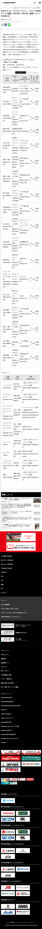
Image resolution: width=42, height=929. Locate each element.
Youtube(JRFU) (5, 722)
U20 (2, 580)
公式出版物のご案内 (6, 675)
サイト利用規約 (11, 922)
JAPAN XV (4, 572)
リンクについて (19, 922)
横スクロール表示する (33, 72)
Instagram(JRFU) (6, 730)
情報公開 (3, 659)
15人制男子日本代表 (6, 556)
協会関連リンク (5, 663)
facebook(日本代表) (6, 701)
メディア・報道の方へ (7, 679)
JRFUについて (5, 654)
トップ (2, 8)
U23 (2, 576)
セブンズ (25, 21)
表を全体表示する (20, 72)
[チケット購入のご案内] (21, 537)
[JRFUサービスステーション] (21, 546)
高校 (2, 584)
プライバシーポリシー (29, 922)
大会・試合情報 (5, 604)
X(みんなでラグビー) (6, 718)
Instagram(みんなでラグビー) (9, 738)
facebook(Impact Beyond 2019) (9, 705)
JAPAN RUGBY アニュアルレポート (10, 617)
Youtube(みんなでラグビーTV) (9, 726)
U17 (2, 588)
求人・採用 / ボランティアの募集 (9, 687)
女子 (20, 21)
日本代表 (3, 21)
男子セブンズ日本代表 (7, 560)
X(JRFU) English (5, 714)
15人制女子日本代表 (6, 568)
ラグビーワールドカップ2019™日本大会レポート (14, 613)
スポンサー (4, 667)
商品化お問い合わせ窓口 (7, 683)
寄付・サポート (5, 671)
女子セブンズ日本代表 (12, 21)
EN (36, 2)
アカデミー (4, 592)
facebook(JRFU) (5, 697)
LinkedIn (3, 742)
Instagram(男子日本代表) (7, 734)
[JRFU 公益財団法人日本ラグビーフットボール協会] (8, 2)
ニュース (9, 8)
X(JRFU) (3, 710)
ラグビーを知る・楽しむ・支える (10, 608)
